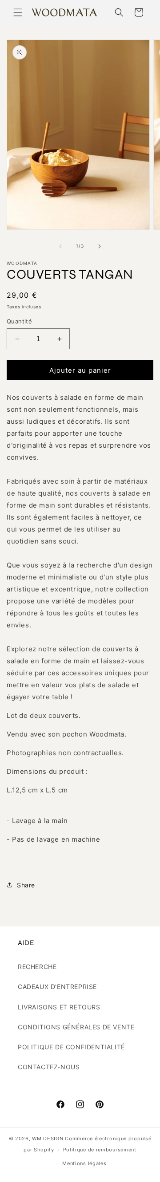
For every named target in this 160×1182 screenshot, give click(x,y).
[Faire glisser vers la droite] (99, 246)
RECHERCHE (37, 966)
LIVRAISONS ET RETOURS (59, 1007)
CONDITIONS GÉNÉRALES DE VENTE (76, 1027)
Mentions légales (84, 1163)
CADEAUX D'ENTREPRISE (57, 986)
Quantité (19, 321)
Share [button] (26, 885)
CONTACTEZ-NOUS (49, 1067)
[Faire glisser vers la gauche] (60, 246)
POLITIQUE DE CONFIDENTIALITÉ (71, 1047)
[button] (18, 12)
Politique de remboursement (99, 1150)
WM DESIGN (47, 1138)
